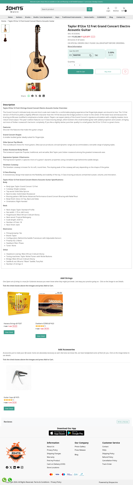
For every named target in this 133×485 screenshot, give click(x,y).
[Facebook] (7, 467)
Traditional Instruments (71, 17)
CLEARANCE (101, 17)
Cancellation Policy (109, 460)
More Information (75, 46)
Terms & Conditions (41, 482)
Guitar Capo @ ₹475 (11, 397)
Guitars (19, 17)
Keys (57, 17)
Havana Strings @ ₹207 (13, 323)
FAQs (104, 450)
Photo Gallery (80, 446)
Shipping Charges (54, 453)
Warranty (50, 457)
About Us (50, 446)
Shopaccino (113, 482)
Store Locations (53, 467)
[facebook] (32, 96)
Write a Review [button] (123, 422)
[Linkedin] (14, 467)
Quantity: (71, 62)
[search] (89, 9)
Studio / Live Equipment (42, 17)
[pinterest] (40, 96)
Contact (105, 446)
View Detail (9, 332)
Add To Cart (80, 72)
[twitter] (36, 96)
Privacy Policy (52, 450)
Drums (27, 17)
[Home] (14, 9)
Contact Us (120, 17)
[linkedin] (44, 96)
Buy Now (108, 72)
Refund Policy (107, 457)
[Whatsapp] (29, 96)
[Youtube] (18, 467)
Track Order (107, 464)
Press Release (80, 450)
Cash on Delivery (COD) (56, 464)
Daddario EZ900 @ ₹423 (45, 323)
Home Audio (89, 17)
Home (10, 17)
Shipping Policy (108, 453)
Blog (111, 17)
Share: (23, 96)
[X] (10, 467)
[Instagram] (22, 467)
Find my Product (53, 460)
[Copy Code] (90, 55)
